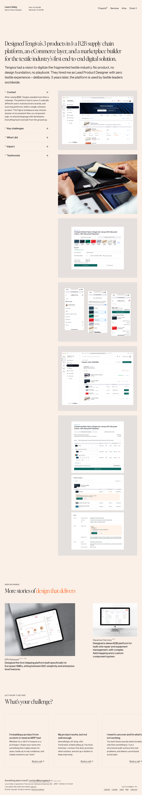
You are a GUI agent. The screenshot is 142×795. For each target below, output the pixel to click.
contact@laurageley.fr (40, 780)
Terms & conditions (37, 789)
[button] (27, 92)
